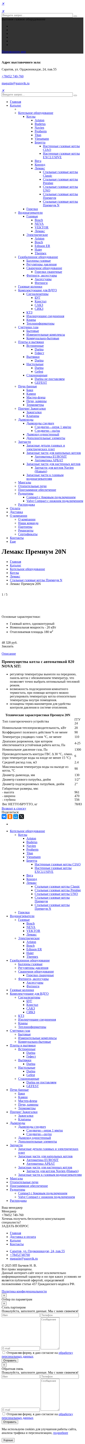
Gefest (39, 371)
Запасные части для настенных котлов (53, 464)
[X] (21, 816)
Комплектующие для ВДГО (37, 290)
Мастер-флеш (35, 397)
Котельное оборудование (35, 113)
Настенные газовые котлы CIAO (58, 864)
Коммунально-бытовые (42, 338)
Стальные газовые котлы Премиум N (36, 580)
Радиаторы (25, 493)
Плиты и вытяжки (31, 342)
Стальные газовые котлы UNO (56, 894)
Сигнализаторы (37, 294)
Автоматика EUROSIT (51, 456)
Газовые (32, 216)
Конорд (40, 164)
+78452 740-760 (13, 76)
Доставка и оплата (23, 1236)
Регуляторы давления (41, 264)
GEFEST (41, 382)
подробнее (60, 1433)
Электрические (37, 235)
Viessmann (42, 138)
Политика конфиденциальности (24, 1291)
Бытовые (32, 331)
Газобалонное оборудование (38, 257)
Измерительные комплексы (45, 334)
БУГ (37, 297)
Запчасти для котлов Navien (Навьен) (52, 1171)
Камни (31, 393)
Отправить (10, 1360)
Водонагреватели (30, 212)
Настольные (35, 364)
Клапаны (32, 416)
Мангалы (24, 482)
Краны (31, 320)
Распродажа (26, 504)
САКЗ (39, 305)
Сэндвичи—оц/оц (47, 430)
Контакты (17, 538)
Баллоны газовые (38, 260)
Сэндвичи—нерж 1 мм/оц (53, 427)
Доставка (16, 512)
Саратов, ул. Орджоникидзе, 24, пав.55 (37, 1251)
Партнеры (25, 526)
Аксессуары (43, 279)
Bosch (39, 220)
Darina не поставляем (50, 379)
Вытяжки (33, 356)
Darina (39, 349)
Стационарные (36, 375)
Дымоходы (25, 419)
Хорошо (8, 1440)
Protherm (41, 131)
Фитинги (41, 283)
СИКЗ (39, 308)
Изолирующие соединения (45, 316)
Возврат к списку (14, 808)
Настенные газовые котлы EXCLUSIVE (61, 155)
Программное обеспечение (37, 490)
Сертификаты (28, 534)
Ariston (39, 120)
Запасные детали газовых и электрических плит (45, 447)
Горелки (32, 209)
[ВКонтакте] (4, 816)
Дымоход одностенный (42, 434)
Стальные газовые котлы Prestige (58, 890)
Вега (38, 161)
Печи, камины (36, 401)
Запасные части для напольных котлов (53, 453)
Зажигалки (34, 412)
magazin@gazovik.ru (16, 83)
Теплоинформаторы (40, 323)
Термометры (35, 405)
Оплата (15, 508)
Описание (9, 653)
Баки (29, 390)
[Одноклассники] (9, 816)
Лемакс (40, 168)
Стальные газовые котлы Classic (57, 886)
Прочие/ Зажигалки (32, 408)
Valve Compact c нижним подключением (54, 501)
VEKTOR (41, 227)
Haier (38, 249)
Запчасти (24, 441)
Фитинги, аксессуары (41, 275)
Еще (13, 541)
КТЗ (29, 312)
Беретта (40, 142)
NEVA (39, 223)
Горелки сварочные (48, 271)
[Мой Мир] (15, 816)
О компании (18, 515)
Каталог (15, 105)
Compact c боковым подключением (51, 497)
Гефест (39, 353)
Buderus (40, 124)
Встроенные (35, 345)
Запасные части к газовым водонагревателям (45, 476)
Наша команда (28, 523)
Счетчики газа (28, 327)
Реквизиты (25, 530)
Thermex (40, 253)
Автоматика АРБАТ (49, 460)
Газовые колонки (30, 286)
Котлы (30, 116)
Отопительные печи (32, 486)
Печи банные (27, 386)
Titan (38, 135)
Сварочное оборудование (44, 268)
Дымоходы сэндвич (40, 423)
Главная (15, 101)
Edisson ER (42, 246)
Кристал (40, 301)
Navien (39, 127)
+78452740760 (20, 1255)
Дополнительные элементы (45, 438)
